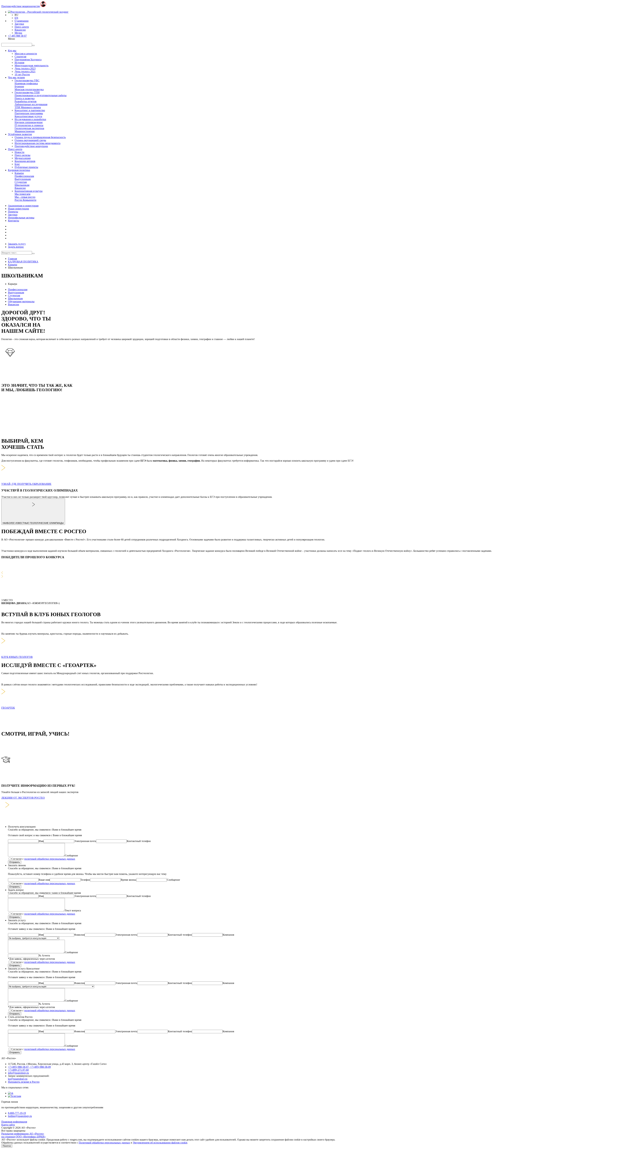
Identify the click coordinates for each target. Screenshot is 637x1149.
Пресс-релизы (22, 155)
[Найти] (33, 253)
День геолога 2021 (25, 71)
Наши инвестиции (18, 208)
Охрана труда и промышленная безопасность (40, 137)
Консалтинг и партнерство (30, 110)
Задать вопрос (16, 246)
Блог (17, 164)
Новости (19, 152)
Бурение (19, 86)
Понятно (7, 1146)
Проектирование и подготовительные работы (41, 95)
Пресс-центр (22, 26)
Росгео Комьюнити (25, 200)
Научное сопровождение (29, 122)
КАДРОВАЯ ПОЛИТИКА (23, 261)
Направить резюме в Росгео (23, 1081)
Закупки (19, 23)
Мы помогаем (22, 194)
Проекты (13, 211)
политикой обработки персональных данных (49, 858)
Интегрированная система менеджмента (37, 143)
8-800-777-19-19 (17, 1113)
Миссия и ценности (26, 53)
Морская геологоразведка (29, 89)
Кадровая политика (19, 170)
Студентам (21, 182)
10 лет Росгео (22, 74)
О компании (22, 20)
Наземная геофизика (26, 83)
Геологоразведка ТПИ (27, 92)
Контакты (13, 220)
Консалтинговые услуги (28, 116)
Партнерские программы (29, 113)
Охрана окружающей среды (30, 140)
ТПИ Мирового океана (28, 107)
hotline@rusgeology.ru (20, 1116)
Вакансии (20, 29)
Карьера (19, 173)
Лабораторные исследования (31, 104)
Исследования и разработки (30, 119)
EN (16, 17)
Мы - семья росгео (25, 197)
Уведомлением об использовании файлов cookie (160, 1142)
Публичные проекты (26, 167)
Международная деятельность (31, 65)
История (19, 62)
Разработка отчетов (25, 101)
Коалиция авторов (25, 161)
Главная (12, 258)
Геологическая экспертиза (29, 128)
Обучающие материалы (21, 301)
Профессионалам (24, 176)
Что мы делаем (16, 77)
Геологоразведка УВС (27, 80)
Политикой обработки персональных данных (104, 1142)
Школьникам (22, 185)
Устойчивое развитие (20, 134)
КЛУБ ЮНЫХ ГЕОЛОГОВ (17, 657)
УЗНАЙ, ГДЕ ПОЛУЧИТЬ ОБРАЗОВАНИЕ (26, 484)
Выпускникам (23, 179)
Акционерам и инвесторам (23, 205)
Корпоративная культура (28, 191)
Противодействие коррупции (31, 146)
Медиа (18, 32)
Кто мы (12, 50)
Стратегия (20, 56)
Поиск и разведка (25, 98)
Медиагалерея (23, 158)
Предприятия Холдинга (28, 59)
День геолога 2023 (25, 68)
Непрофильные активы (21, 217)
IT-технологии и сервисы (29, 125)
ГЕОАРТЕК (8, 707)
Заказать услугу (17, 243)
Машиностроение (25, 131)
